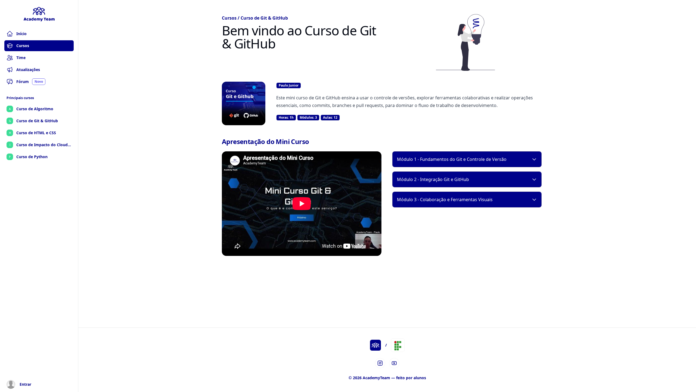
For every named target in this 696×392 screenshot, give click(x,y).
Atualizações (28, 69)
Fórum (29, 81)
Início (21, 33)
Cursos (22, 45)
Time (21, 57)
